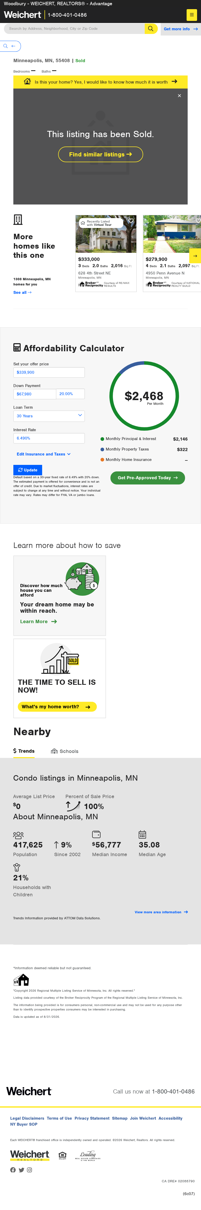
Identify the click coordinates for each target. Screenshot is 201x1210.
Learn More (38, 621)
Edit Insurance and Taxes (41, 454)
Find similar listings (97, 154)
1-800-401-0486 (67, 14)
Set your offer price (31, 364)
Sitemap (119, 1118)
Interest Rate (24, 429)
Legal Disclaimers (27, 1118)
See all (20, 292)
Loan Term (23, 407)
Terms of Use (59, 1118)
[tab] (24, 752)
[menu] (192, 15)
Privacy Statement (92, 1118)
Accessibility (170, 1118)
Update (30, 470)
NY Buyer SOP (23, 1124)
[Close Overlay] (179, 95)
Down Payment (26, 385)
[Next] (195, 255)
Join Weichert (143, 1118)
